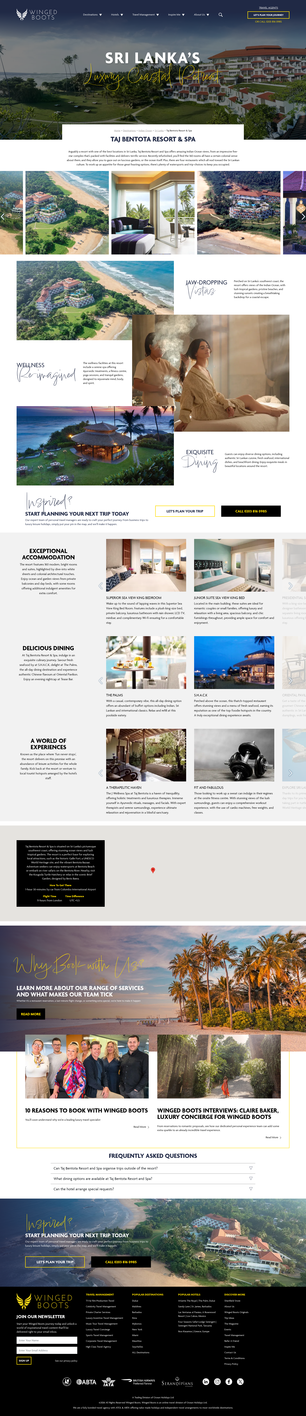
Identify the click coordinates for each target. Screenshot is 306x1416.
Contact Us (230, 1352)
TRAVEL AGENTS (268, 7)
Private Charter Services (98, 1312)
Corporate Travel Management (101, 1340)
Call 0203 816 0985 (251, 511)
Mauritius (137, 1340)
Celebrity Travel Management (101, 1306)
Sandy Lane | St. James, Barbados (194, 1306)
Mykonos (137, 1323)
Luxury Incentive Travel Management (104, 1317)
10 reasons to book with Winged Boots (86, 1110)
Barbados (137, 1312)
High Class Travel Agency (98, 1346)
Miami (135, 1335)
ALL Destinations (140, 1352)
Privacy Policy (231, 1363)
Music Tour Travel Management (102, 1323)
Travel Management (143, 14)
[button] (100, 14)
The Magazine (231, 1323)
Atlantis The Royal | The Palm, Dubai (196, 1300)
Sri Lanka (159, 130)
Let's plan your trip (185, 511)
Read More (31, 1014)
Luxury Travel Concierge (98, 1329)
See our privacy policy (66, 1360)
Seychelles (137, 1346)
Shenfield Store (232, 1300)
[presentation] (2, 217)
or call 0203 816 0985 (268, 21)
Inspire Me (174, 14)
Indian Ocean (145, 130)
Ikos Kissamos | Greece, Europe (193, 1331)
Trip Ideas (229, 1317)
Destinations (90, 14)
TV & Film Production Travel (100, 1300)
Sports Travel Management (99, 1335)
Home (117, 130)
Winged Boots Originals (236, 1312)
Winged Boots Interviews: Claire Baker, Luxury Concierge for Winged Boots (218, 1113)
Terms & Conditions (234, 1358)
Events (227, 1329)
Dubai (135, 1300)
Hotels (115, 14)
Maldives (136, 1306)
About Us (199, 14)
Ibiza (134, 1317)
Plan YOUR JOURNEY (269, 14)
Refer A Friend (231, 1340)
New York (137, 1329)
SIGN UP (24, 1360)
